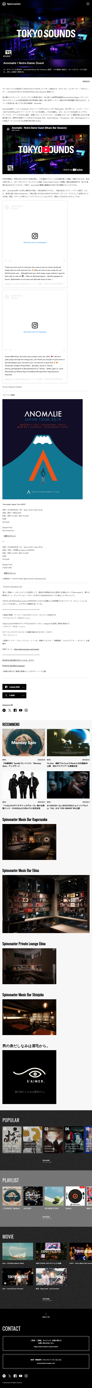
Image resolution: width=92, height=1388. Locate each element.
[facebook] (15, 712)
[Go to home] (11, 3)
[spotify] (4, 712)
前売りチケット (10, 536)
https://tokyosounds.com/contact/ (26, 649)
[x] (10, 712)
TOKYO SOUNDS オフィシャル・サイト (18, 660)
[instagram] (26, 712)
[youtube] (21, 712)
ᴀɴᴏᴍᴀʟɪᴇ (7, 284)
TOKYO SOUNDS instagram (14, 666)
